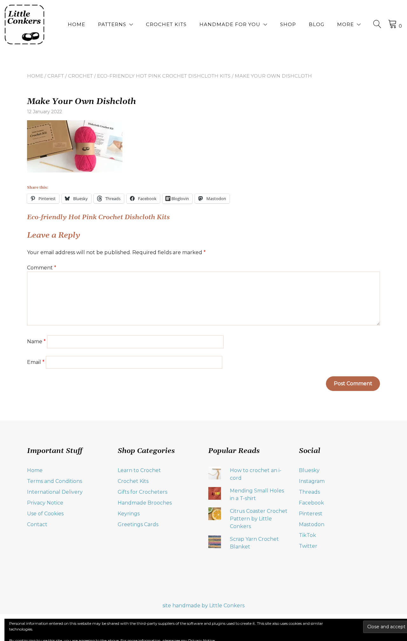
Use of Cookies (45, 514)
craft (55, 76)
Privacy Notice (45, 503)
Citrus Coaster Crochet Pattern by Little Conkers (258, 518)
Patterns (112, 24)
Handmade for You (229, 24)
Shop (288, 24)
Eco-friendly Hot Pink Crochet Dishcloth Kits (164, 76)
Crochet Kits (166, 24)
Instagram (312, 481)
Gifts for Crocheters (142, 492)
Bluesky (309, 470)
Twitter (308, 546)
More (345, 24)
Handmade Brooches (145, 503)
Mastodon (311, 524)
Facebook (311, 503)
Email (36, 362)
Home (76, 24)
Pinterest (310, 514)
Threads (309, 492)
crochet (80, 76)
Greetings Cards (138, 524)
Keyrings (129, 514)
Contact (37, 524)
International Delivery (55, 492)
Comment (41, 268)
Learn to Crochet (139, 470)
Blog (316, 24)
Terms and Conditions (54, 481)
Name (36, 341)
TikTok (307, 535)
